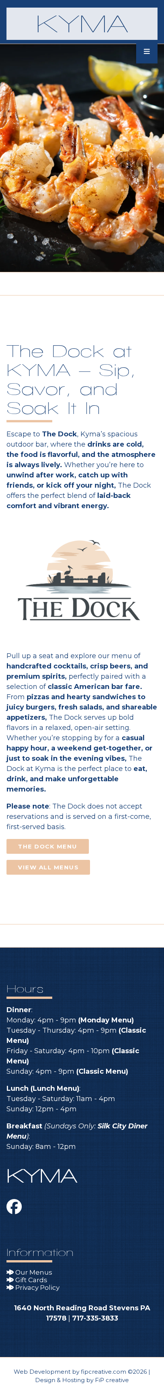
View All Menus (48, 867)
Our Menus (33, 1272)
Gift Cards (30, 1280)
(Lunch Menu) (55, 1088)
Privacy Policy (36, 1287)
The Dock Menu (47, 846)
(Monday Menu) (106, 1020)
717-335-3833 (95, 1318)
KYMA (82, 23)
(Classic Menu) (102, 1071)
